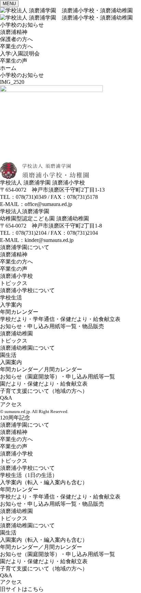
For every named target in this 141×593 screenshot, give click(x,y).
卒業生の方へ (16, 46)
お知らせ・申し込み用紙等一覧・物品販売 (52, 326)
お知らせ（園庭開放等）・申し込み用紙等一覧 (57, 376)
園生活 (8, 355)
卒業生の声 (13, 61)
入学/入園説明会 (20, 53)
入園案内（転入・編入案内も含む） (44, 540)
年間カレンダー (19, 312)
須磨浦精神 (13, 32)
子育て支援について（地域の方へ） (44, 391)
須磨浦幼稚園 (16, 333)
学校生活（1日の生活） (28, 475)
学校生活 (11, 297)
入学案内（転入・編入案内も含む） (44, 482)
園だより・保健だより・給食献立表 (44, 384)
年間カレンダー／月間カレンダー (41, 369)
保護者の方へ (16, 39)
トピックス (13, 283)
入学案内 (11, 305)
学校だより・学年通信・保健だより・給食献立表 (60, 319)
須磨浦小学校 (16, 276)
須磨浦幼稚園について (27, 348)
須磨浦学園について (24, 247)
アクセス (11, 404)
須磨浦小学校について (27, 290)
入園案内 (11, 362)
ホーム (8, 68)
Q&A (6, 398)
